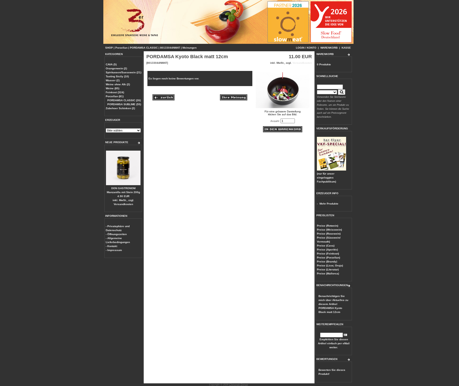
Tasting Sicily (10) (117, 76)
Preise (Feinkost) (328, 253)
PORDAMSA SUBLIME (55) (124, 104)
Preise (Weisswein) (329, 229)
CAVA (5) (111, 64)
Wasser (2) (113, 80)
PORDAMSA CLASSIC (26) (124, 100)
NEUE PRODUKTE (116, 142)
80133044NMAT (170, 47)
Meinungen (189, 47)
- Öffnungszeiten (116, 234)
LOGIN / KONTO (306, 47)
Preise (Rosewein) (329, 233)
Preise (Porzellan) (328, 257)
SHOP (109, 47)
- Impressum (114, 250)
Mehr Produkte (329, 203)
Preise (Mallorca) (328, 273)
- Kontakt (111, 246)
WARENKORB (329, 47)
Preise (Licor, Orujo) (330, 265)
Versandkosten (123, 204)
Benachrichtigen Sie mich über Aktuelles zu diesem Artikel (333, 304)
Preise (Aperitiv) (327, 249)
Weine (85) (112, 88)
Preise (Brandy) (327, 261)
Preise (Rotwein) (327, 225)
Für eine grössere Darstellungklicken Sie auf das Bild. (283, 113)
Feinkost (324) (115, 92)
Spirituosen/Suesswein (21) (123, 72)
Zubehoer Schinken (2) (120, 108)
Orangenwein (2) (116, 68)
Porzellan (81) (115, 96)
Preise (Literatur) (328, 269)
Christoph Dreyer (238, 384)
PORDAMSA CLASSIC (144, 47)
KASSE (346, 47)
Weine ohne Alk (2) (118, 84)
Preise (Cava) (325, 245)
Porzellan (121, 47)
